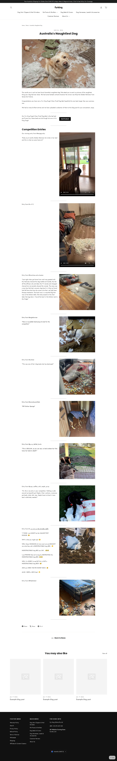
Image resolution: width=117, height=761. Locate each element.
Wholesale (13, 738)
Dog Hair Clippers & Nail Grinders (29, 12)
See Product (65, 119)
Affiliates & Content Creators (18, 743)
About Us (65, 16)
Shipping (12, 741)
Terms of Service (14, 735)
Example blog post (17, 699)
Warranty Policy (14, 723)
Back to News (60, 638)
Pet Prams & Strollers (49, 12)
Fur (50, 722)
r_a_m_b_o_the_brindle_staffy (39, 529)
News (27, 25)
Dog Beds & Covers (67, 12)
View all (104, 653)
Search (12, 726)
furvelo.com (53, 731)
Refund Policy (14, 732)
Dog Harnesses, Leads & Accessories (87, 12)
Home (23, 25)
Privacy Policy (14, 729)
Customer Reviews (53, 16)
